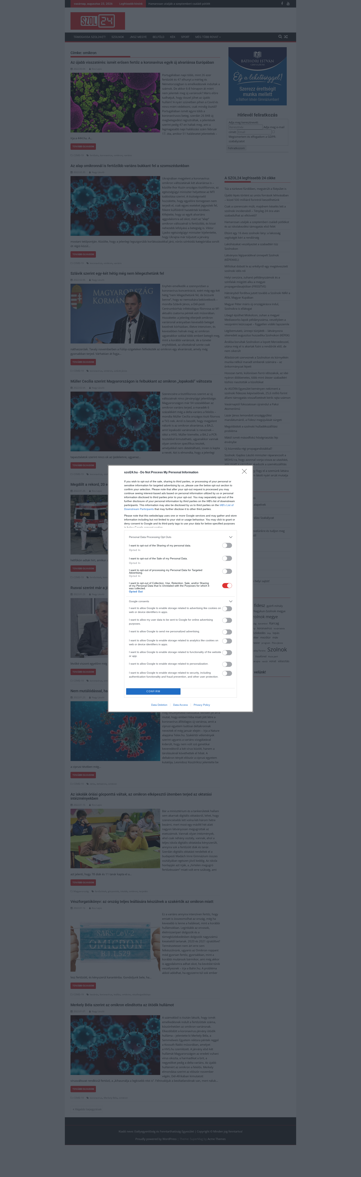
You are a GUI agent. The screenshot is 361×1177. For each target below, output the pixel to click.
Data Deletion (159, 704)
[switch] (227, 545)
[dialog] (180, 588)
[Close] (245, 472)
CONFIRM (153, 691)
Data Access (180, 704)
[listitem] (180, 537)
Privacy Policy (202, 704)
